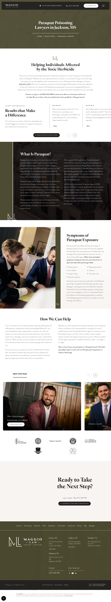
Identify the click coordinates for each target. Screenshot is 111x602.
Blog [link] (85, 525)
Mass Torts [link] (37, 525)
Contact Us (92, 6)
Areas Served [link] (71, 525)
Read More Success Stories (47, 135)
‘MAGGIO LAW (24, 84)
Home (39, 36)
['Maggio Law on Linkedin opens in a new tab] (76, 573)
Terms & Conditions (48, 585)
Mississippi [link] (92, 525)
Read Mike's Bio (17, 424)
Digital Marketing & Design (99, 585)
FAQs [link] (44, 525)
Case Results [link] (51, 525)
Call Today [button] (75, 498)
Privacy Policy (58, 585)
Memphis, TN (92, 538)
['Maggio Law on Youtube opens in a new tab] (72, 573)
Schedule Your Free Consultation (75, 503)
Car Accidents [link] (61, 525)
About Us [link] (19, 525)
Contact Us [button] (102, 598)
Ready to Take (75, 483)
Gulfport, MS (72, 538)
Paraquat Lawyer (66, 36)
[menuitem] (19, 525)
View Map (52, 549)
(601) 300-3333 (69, 596)
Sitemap (66, 585)
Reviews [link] (79, 525)
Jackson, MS (53, 538)
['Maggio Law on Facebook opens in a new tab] (69, 573)
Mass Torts (50, 36)
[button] (3, 598)
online (35, 94)
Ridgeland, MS (54, 553)
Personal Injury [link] (28, 525)
